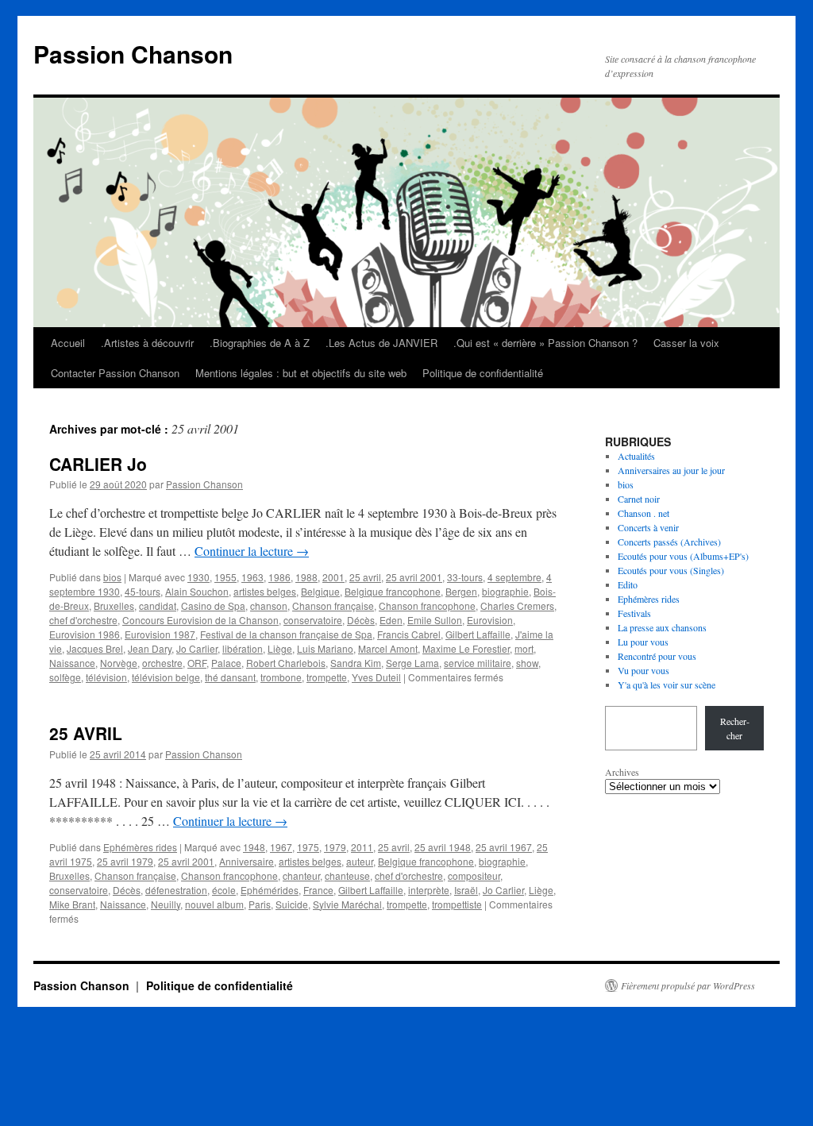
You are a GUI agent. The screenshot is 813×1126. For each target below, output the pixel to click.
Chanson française (333, 605)
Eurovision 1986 (84, 634)
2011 (362, 847)
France (318, 890)
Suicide (291, 904)
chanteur (301, 875)
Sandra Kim (355, 662)
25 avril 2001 (414, 577)
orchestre (162, 662)
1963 (252, 577)
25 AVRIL (85, 733)
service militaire (477, 662)
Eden (391, 620)
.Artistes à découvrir (147, 342)
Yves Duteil (376, 677)
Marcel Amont (388, 648)
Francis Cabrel (409, 634)
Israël (466, 890)
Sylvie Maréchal (347, 904)
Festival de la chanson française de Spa (286, 634)
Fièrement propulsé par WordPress (688, 985)
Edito (628, 584)
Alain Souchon (197, 591)
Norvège (118, 662)
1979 (335, 847)
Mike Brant (72, 904)
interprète (428, 890)
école (224, 890)
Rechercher (734, 728)
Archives (622, 771)
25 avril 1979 (125, 861)
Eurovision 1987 (160, 634)
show (527, 662)
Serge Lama (412, 662)
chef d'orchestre (83, 620)
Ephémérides (270, 890)
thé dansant (230, 677)
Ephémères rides (140, 847)
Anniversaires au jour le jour (671, 470)
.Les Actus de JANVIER (381, 342)
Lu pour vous (643, 641)
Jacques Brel (95, 648)
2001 (333, 577)
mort (524, 648)
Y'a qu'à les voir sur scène (666, 684)
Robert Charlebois (286, 662)
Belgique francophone (393, 591)
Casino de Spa (213, 605)
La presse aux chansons (662, 627)
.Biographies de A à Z (260, 342)
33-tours (465, 577)
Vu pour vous (643, 670)
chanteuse (347, 875)
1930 (198, 577)
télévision (106, 677)
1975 (308, 847)
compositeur (474, 875)
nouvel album (214, 904)
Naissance (72, 662)
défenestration (176, 890)
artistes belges (264, 591)
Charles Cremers (517, 605)
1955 (225, 577)
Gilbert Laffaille (478, 634)
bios (112, 577)
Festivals (634, 613)
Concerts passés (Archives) (669, 541)
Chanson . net (643, 513)
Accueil (68, 342)
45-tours (142, 591)
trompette (326, 677)
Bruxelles (114, 605)
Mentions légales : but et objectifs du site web (300, 372)
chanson (268, 605)
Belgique (320, 591)
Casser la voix (686, 342)
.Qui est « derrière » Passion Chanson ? (545, 342)
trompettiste (457, 904)
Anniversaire (246, 861)
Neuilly (165, 904)
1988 (306, 577)
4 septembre (514, 577)
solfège (65, 677)
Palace (226, 662)
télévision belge (166, 677)
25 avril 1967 (504, 847)
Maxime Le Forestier (466, 648)
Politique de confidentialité (482, 372)
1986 (279, 577)
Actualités (636, 455)
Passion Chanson (133, 54)
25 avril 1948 (442, 847)
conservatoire (312, 620)
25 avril (365, 577)
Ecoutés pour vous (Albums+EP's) (683, 556)
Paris (260, 904)
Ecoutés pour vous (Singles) (671, 570)
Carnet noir (639, 498)
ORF (196, 662)
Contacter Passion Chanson (115, 372)
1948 (254, 847)
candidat (157, 605)
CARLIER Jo (98, 464)
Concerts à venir (648, 527)
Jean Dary (149, 648)
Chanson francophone (427, 605)
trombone (281, 677)
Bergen (461, 591)
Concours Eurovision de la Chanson (200, 620)
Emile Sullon (434, 620)
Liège (280, 648)
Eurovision (490, 620)
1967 (281, 847)
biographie (505, 591)
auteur (359, 861)
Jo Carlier (197, 648)
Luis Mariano (325, 648)
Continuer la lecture (252, 550)
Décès (361, 620)
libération (242, 648)
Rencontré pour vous (657, 656)
